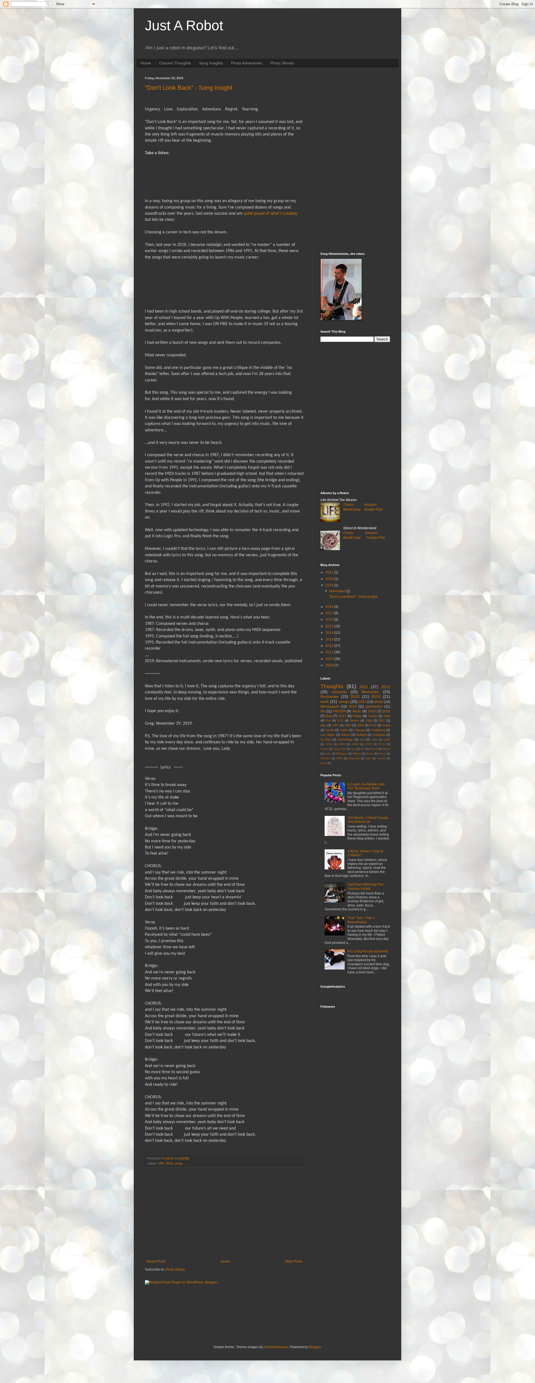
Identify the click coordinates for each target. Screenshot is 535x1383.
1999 (355, 744)
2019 (169, 1163)
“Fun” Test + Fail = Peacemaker (360, 920)
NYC (340, 720)
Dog (329, 716)
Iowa (328, 753)
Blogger (315, 1347)
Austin (329, 730)
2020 (329, 579)
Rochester (329, 696)
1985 (386, 739)
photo (378, 702)
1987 (161, 1163)
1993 (328, 744)
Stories (354, 720)
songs (178, 1163)
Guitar (357, 716)
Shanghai (379, 734)
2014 (329, 633)
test (361, 739)
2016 (329, 620)
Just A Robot (184, 25)
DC (362, 748)
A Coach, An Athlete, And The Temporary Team (366, 786)
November (337, 591)
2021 (329, 572)
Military (357, 753)
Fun (328, 720)
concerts (339, 692)
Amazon (370, 505)
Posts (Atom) (175, 1269)
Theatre (325, 758)
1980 (374, 739)
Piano (382, 753)
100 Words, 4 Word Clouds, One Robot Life (368, 820)
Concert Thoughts (175, 63)
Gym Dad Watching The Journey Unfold (365, 886)
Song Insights (211, 63)
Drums (373, 748)
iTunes (348, 505)
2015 (329, 626)
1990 (348, 725)
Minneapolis (329, 707)
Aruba (386, 725)
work (324, 701)
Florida (372, 716)
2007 (381, 720)
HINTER (339, 711)
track (323, 763)
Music (356, 711)
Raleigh (361, 734)
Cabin (344, 730)
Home (145, 63)
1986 (368, 720)
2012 (329, 646)
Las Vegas (327, 734)
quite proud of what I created (270, 213)
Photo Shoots (282, 63)
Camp (324, 748)
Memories (370, 692)
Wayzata (354, 758)
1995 (342, 744)
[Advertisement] (224, 1213)
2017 (329, 613)
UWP (339, 758)
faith (368, 758)
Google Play (373, 509)
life (322, 711)
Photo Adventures (246, 63)
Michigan (341, 753)
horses (381, 758)
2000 (368, 744)
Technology (345, 739)
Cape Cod (339, 748)
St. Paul (325, 739)
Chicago (359, 730)
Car (353, 748)
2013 (329, 639)
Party (369, 753)
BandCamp (352, 509)
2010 (329, 659)
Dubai (386, 748)
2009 (329, 665)
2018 (329, 607)
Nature (345, 734)
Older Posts (293, 1261)
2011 (329, 652)
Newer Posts (156, 1261)
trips (323, 725)
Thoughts (331, 686)
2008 (360, 725)
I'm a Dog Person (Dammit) (367, 951)
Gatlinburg (378, 730)
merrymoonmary (276, 1347)
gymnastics (374, 707)
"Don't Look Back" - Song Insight (188, 87)
